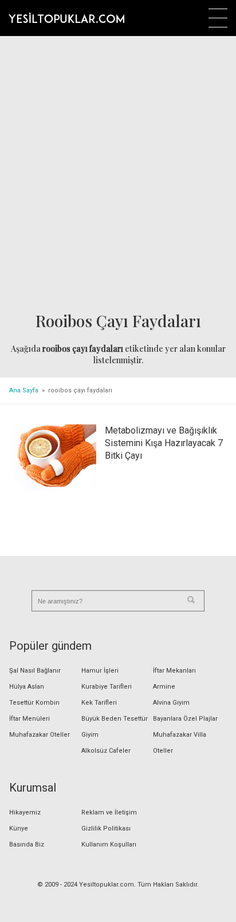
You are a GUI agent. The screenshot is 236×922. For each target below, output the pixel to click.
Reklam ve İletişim (109, 812)
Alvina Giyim (171, 702)
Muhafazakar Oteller (39, 734)
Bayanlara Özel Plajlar (185, 718)
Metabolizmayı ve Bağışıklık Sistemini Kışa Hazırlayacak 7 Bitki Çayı (164, 443)
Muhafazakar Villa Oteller (179, 742)
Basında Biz (26, 844)
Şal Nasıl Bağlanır (35, 670)
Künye (18, 828)
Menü (218, 18)
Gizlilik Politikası (106, 828)
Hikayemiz (25, 812)
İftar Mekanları (174, 670)
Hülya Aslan (26, 686)
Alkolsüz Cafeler (106, 750)
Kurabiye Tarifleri (106, 686)
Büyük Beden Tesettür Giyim (114, 726)
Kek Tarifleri (99, 702)
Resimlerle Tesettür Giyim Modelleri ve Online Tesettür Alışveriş (66, 18)
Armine (164, 686)
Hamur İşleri (100, 670)
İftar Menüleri (29, 718)
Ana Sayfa (23, 390)
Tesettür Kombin (34, 702)
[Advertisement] (118, 175)
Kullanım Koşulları (108, 844)
